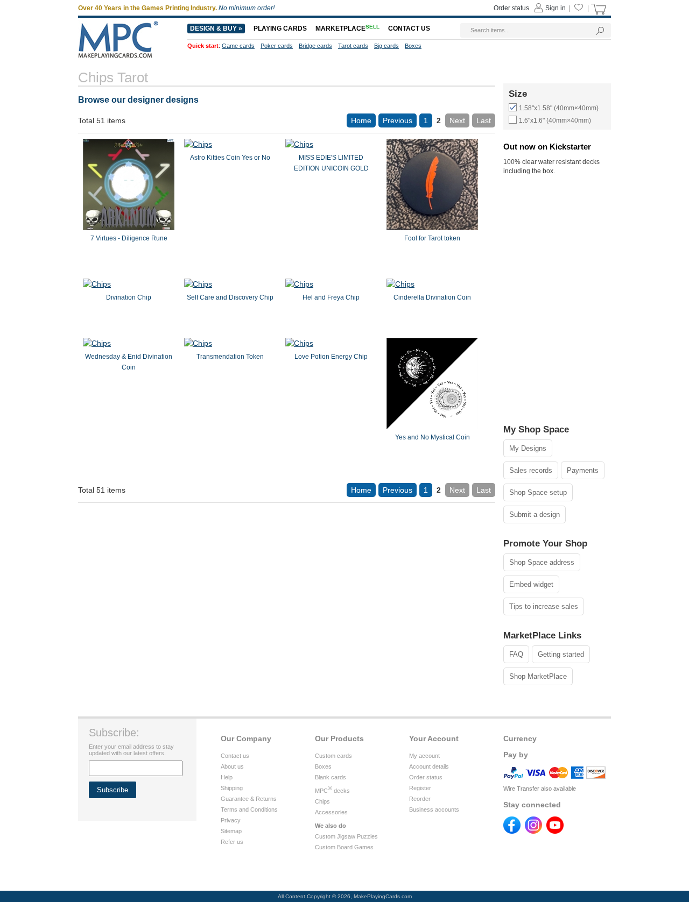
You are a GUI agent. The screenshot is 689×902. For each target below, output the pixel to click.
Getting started (561, 654)
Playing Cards (280, 28)
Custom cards (333, 755)
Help (227, 777)
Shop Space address (541, 562)
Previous (397, 120)
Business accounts (434, 809)
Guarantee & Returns (249, 799)
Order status (425, 777)
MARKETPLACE (347, 28)
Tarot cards (353, 45)
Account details (429, 766)
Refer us (232, 842)
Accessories (331, 812)
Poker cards (277, 45)
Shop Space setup (538, 492)
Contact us (235, 755)
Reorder (420, 799)
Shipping (232, 788)
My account (424, 755)
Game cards (238, 45)
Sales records (530, 470)
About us (232, 766)
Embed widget (531, 584)
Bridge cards (315, 45)
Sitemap (231, 831)
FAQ (516, 654)
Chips (322, 801)
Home (361, 120)
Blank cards (330, 777)
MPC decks (332, 790)
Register (420, 788)
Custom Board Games (344, 847)
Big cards (386, 45)
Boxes (323, 766)
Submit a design (534, 514)
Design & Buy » (216, 28)
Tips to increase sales (543, 606)
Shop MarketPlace (538, 676)
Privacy (231, 820)
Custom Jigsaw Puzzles (346, 836)
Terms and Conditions (249, 809)
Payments (583, 470)
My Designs (527, 448)
